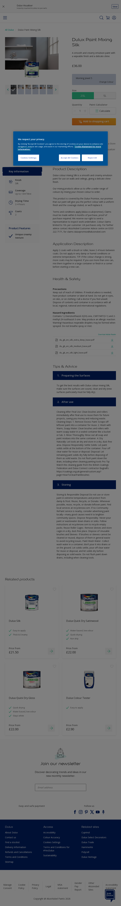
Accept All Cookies (69, 158)
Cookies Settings (29, 158)
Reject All (92, 158)
